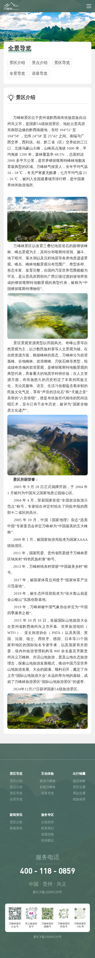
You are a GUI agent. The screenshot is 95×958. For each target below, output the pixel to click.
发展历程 (47, 834)
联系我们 (47, 828)
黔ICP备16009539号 (47, 892)
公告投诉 (47, 822)
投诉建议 (47, 840)
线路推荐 (79, 799)
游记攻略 (79, 781)
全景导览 (16, 799)
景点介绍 (16, 787)
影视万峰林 (48, 787)
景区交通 (79, 787)
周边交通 (79, 793)
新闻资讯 (16, 828)
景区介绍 (16, 781)
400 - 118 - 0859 (47, 870)
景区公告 (16, 822)
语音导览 (47, 793)
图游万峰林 (48, 781)
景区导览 (16, 793)
